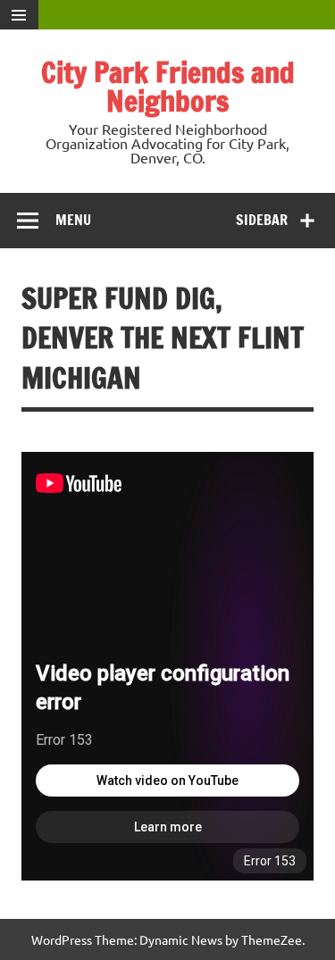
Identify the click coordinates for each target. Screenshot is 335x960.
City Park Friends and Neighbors (168, 86)
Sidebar (262, 220)
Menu (73, 220)
